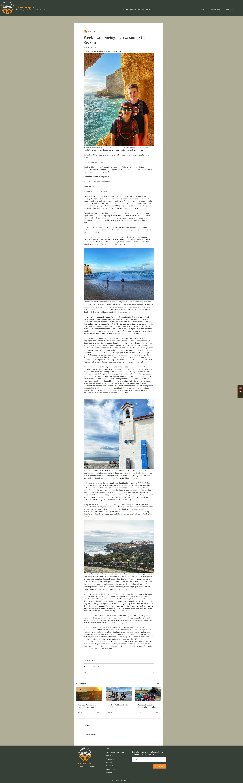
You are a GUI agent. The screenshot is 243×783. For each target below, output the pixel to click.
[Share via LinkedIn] (94, 667)
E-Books (109, 762)
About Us (109, 756)
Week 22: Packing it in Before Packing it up (87, 706)
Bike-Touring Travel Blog (115, 752)
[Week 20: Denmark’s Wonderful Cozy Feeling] (148, 694)
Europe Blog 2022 (89, 660)
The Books (110, 759)
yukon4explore (26, 7)
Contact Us (110, 769)
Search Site (110, 766)
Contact (109, 773)
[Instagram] (240, 388)
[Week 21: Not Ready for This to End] (119, 694)
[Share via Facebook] (84, 667)
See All (159, 683)
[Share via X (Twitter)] (89, 667)
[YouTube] (240, 391)
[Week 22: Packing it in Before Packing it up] (89, 694)
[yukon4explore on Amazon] (240, 395)
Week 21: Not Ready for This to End (118, 706)
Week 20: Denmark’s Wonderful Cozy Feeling (147, 706)
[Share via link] (98, 667)
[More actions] (153, 32)
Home (108, 749)
